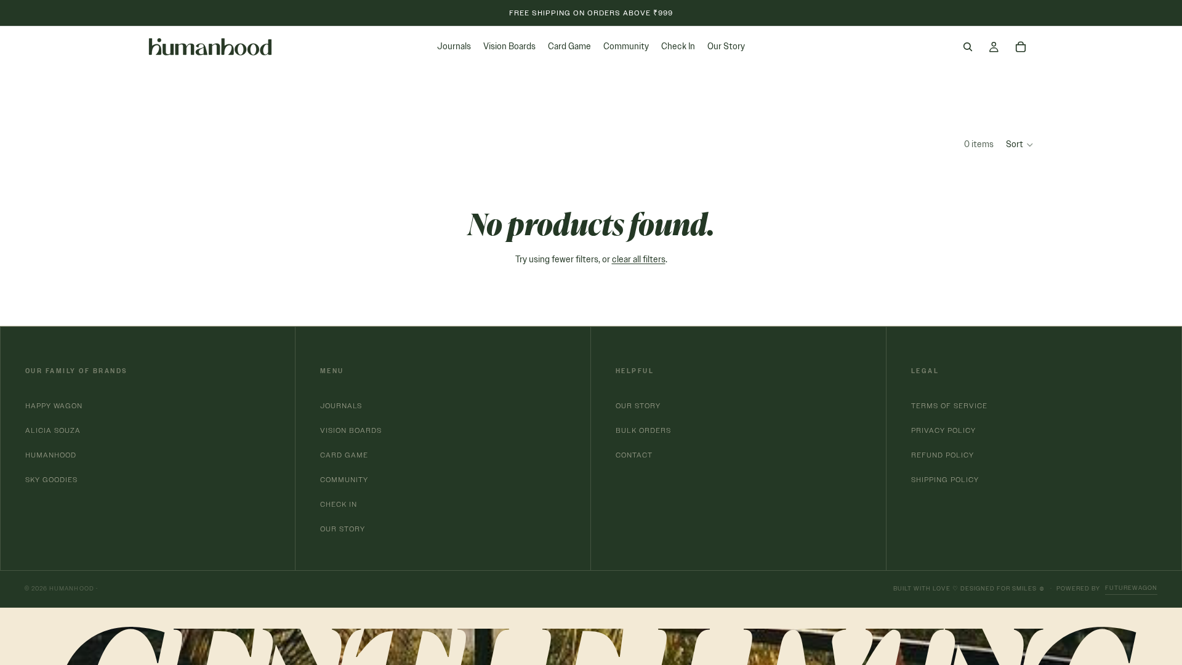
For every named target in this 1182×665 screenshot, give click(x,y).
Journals (341, 405)
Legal (925, 371)
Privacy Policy (943, 430)
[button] (1020, 144)
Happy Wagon (53, 405)
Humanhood (50, 454)
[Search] (967, 46)
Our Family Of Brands (76, 371)
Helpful (635, 371)
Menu (332, 371)
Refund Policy (942, 454)
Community (344, 479)
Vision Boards (351, 430)
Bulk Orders (643, 430)
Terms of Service (949, 405)
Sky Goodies (51, 479)
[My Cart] (1020, 46)
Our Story (342, 528)
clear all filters (638, 259)
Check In (338, 504)
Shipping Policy (945, 479)
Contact (634, 454)
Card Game (344, 454)
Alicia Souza (53, 430)
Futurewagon (1131, 587)
